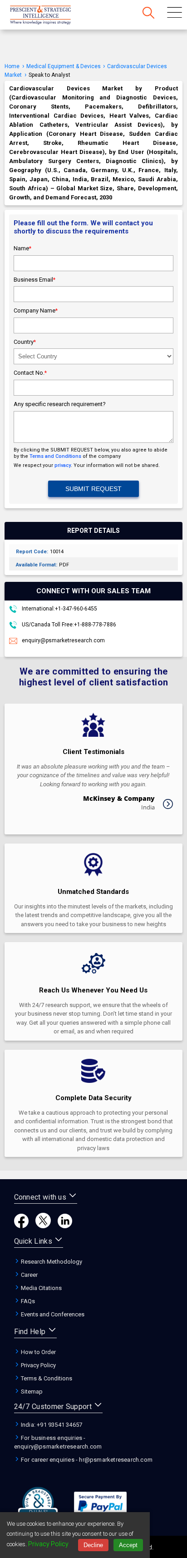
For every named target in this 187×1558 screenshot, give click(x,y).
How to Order (38, 1352)
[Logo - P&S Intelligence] (52, 16)
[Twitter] (43, 1225)
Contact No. (30, 372)
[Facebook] (21, 1225)
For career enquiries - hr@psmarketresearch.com (86, 1459)
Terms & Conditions (46, 1378)
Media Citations (41, 1288)
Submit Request (93, 488)
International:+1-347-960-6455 (58, 608)
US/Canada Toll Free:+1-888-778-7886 (68, 624)
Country (25, 341)
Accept (128, 1545)
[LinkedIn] (65, 1225)
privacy (62, 465)
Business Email (34, 279)
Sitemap (31, 1391)
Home (12, 66)
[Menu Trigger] (174, 14)
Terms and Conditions (55, 456)
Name (22, 248)
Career (29, 1274)
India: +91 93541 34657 (51, 1424)
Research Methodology (51, 1261)
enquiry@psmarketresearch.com (63, 640)
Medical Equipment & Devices (64, 66)
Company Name (36, 310)
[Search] (148, 13)
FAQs (27, 1301)
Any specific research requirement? (60, 404)
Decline (93, 1545)
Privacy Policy (38, 1365)
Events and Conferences (52, 1314)
